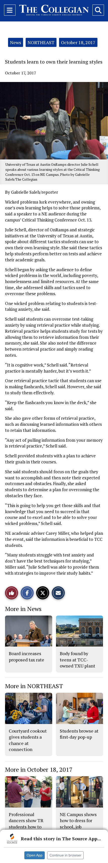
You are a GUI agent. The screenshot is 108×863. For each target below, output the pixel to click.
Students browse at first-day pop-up (79, 734)
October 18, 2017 (78, 42)
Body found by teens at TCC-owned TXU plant (77, 659)
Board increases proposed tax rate (26, 656)
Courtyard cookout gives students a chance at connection (28, 740)
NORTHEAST (41, 42)
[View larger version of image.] (54, 120)
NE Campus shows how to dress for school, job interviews (78, 823)
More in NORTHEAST (34, 686)
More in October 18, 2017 (38, 769)
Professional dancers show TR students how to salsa (26, 823)
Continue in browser (65, 855)
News (15, 42)
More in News (23, 609)
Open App (34, 855)
